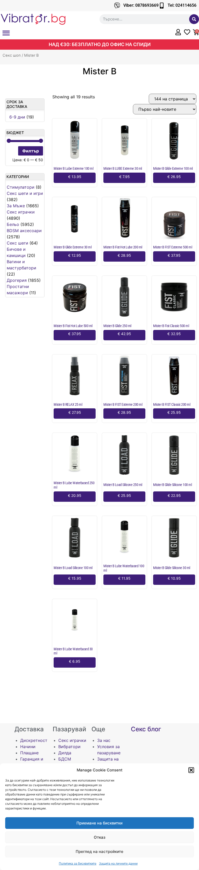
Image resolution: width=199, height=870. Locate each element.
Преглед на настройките (99, 851)
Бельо (13, 224)
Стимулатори (20, 187)
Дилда (64, 752)
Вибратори (69, 746)
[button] (191, 770)
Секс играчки (21, 212)
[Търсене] (194, 19)
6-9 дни (17, 117)
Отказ (99, 837)
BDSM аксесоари (24, 230)
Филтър (30, 150)
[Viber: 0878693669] (117, 6)
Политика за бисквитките (77, 863)
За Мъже (16, 205)
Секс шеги (17, 243)
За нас (103, 740)
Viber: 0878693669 (141, 5)
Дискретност (33, 740)
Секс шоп (12, 55)
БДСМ (64, 759)
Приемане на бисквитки (99, 823)
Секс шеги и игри (25, 193)
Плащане (29, 752)
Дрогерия (17, 280)
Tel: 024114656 (182, 5)
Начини (27, 746)
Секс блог (146, 729)
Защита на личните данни (118, 863)
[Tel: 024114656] (162, 6)
